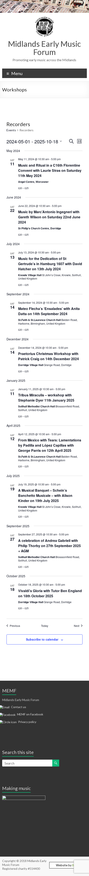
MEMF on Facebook (30, 714)
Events (11, 130)
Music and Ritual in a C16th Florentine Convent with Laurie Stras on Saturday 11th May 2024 (49, 170)
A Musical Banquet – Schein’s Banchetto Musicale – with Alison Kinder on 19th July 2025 (45, 495)
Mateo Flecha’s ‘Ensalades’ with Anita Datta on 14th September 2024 (49, 311)
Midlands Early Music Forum (44, 48)
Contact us (18, 707)
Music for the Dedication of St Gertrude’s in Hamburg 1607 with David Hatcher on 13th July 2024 (50, 263)
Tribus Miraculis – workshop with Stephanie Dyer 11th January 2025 (46, 398)
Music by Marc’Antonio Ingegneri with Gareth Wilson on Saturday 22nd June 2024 (49, 217)
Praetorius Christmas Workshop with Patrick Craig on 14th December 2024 (48, 356)
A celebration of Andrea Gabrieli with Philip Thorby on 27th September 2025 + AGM (49, 545)
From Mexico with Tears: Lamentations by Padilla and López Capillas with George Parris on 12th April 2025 (49, 445)
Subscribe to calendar (42, 639)
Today (44, 625)
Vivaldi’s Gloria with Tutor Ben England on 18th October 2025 (50, 593)
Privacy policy (27, 722)
